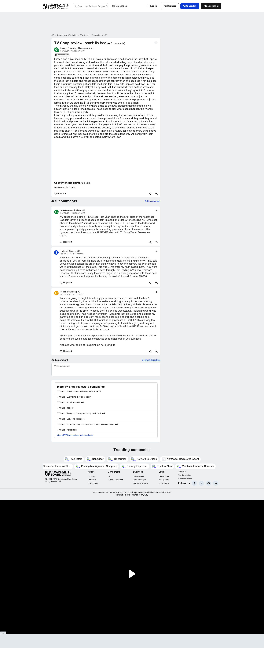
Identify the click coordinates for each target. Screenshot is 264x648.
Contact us (92, 480)
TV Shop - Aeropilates (67, 430)
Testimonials (92, 483)
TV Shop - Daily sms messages (70, 419)
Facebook (194, 483)
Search (75, 6)
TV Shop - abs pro (65, 408)
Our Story (91, 476)
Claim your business (140, 483)
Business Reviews (185, 478)
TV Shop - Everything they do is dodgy (74, 397)
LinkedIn (215, 483)
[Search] (90, 6)
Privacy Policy (164, 480)
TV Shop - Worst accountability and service (79, 391)
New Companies (184, 475)
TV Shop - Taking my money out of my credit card (81, 413)
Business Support (139, 480)
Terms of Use (164, 476)
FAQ (109, 476)
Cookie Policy (164, 483)
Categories (121, 6)
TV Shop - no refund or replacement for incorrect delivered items (87, 425)
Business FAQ (138, 476)
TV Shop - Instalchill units (70, 402)
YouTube (208, 483)
